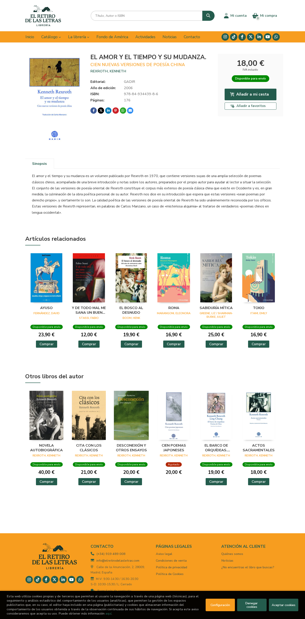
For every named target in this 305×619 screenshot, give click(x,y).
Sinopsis (39, 163)
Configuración (220, 605)
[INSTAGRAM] (225, 37)
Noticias (227, 560)
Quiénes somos (232, 554)
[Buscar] (208, 16)
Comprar (47, 344)
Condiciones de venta (171, 560)
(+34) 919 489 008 (110, 554)
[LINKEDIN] (259, 37)
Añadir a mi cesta (252, 94)
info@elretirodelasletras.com (117, 560)
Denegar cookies (252, 605)
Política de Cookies (170, 574)
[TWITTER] (250, 37)
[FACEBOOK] (242, 37)
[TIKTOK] (233, 37)
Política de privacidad (171, 567)
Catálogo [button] (50, 37)
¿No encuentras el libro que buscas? (247, 567)
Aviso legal (164, 554)
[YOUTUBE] (267, 37)
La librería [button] (77, 37)
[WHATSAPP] (276, 37)
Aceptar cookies (283, 605)
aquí (108, 613)
